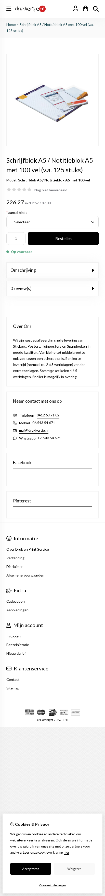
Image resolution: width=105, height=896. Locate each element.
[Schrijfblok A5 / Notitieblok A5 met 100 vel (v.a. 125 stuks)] (52, 144)
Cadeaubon (15, 601)
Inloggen (13, 636)
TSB (65, 720)
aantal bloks (16, 212)
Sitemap (12, 688)
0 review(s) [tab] (21, 288)
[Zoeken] (96, 9)
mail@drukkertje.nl (33, 430)
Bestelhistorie (17, 645)
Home (11, 24)
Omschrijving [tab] (23, 270)
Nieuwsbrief (16, 653)
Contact (13, 679)
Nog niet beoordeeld (50, 190)
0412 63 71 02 (48, 415)
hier (66, 852)
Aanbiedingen (17, 610)
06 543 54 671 (43, 422)
